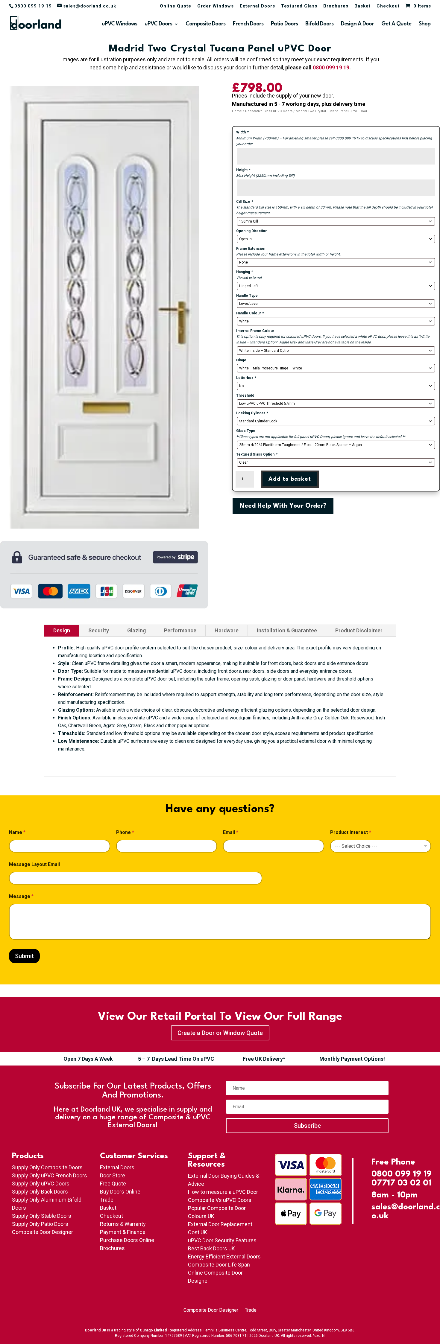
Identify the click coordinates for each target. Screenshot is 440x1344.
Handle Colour (249, 313)
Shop (424, 24)
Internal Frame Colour (255, 331)
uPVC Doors (158, 24)
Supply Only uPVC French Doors (49, 1175)
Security (98, 630)
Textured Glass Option (256, 454)
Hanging (244, 272)
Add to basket (289, 479)
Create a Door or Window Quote (220, 1032)
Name (17, 832)
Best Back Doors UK (211, 1248)
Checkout (388, 6)
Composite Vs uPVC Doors (219, 1200)
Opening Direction (251, 231)
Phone (125, 832)
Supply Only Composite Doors (47, 1167)
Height (243, 170)
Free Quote (113, 1183)
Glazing (136, 630)
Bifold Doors (319, 24)
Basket (362, 6)
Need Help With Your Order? (283, 506)
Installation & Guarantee (287, 630)
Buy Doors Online (120, 1191)
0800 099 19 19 (331, 67)
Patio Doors (284, 24)
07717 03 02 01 (401, 1183)
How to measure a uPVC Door (223, 1192)
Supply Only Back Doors (40, 1191)
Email (230, 832)
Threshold (245, 395)
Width (242, 132)
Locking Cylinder (252, 413)
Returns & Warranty (123, 1224)
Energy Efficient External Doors (224, 1256)
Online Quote (175, 6)
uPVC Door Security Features (222, 1240)
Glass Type (245, 431)
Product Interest (350, 832)
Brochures (335, 6)
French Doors (248, 24)
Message (21, 896)
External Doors (257, 6)
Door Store (112, 1175)
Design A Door (357, 24)
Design (61, 630)
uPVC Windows (119, 24)
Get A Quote (396, 24)
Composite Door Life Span (219, 1264)
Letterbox (246, 378)
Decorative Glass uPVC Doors (268, 111)
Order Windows (215, 6)
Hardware (227, 630)
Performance (180, 630)
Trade (106, 1200)
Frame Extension (250, 248)
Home (237, 111)
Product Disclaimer (359, 630)
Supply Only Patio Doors (40, 1224)
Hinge (241, 360)
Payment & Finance (122, 1232)
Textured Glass (299, 6)
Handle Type (247, 295)
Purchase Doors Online (127, 1240)
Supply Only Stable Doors (41, 1216)
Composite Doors (205, 24)
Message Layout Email (34, 864)
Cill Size (244, 202)
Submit (24, 956)
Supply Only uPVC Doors (40, 1183)
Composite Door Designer (42, 1232)
